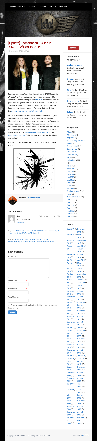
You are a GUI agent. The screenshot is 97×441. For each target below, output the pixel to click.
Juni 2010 (81, 356)
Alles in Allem (72, 135)
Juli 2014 (70, 260)
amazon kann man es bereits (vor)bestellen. (27, 111)
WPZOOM (86, 435)
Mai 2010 (70, 359)
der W (69, 157)
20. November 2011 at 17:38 (49, 216)
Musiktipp (70, 180)
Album (69, 132)
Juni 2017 (70, 229)
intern (69, 166)
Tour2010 (70, 214)
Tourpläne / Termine (46, 7)
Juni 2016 (70, 235)
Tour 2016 (70, 208)
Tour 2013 (70, 202)
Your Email (12, 289)
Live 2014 (70, 174)
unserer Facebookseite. (17, 135)
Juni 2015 (81, 246)
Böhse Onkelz (72, 149)
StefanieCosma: (73, 101)
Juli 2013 (80, 280)
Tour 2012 (70, 200)
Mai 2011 (70, 330)
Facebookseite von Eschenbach (36, 132)
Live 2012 (70, 171)
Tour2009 (70, 211)
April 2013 (81, 283)
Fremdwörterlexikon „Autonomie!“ (23, 7)
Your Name (12, 281)
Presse (69, 186)
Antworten (20, 223)
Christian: (71, 79)
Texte (69, 194)
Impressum (63, 7)
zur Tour (38, 100)
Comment (12, 257)
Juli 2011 (70, 328)
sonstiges (70, 188)
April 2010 (81, 359)
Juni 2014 (81, 260)
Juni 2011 (81, 328)
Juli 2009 (70, 384)
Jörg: (69, 90)
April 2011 (81, 330)
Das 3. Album (72, 155)
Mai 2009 (70, 390)
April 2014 (70, 263)
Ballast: (70, 112)
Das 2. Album (72, 152)
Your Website (13, 297)
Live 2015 (70, 177)
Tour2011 (70, 216)
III (67, 163)
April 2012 (81, 302)
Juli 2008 (70, 418)
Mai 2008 (80, 418)
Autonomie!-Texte (73, 197)
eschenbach (71, 160)
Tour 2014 (70, 205)
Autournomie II (72, 146)
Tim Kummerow (33, 198)
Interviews (71, 169)
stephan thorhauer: (74, 65)
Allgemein (70, 138)
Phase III (70, 183)
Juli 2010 (70, 356)
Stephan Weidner (73, 191)
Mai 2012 (70, 302)
